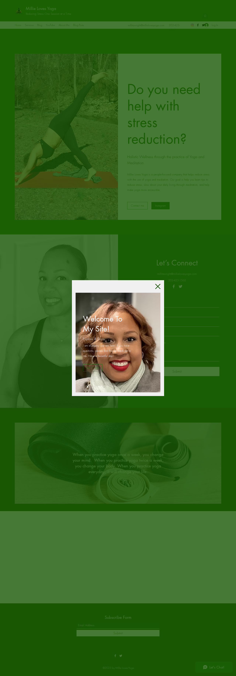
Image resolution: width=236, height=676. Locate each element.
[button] (157, 286)
